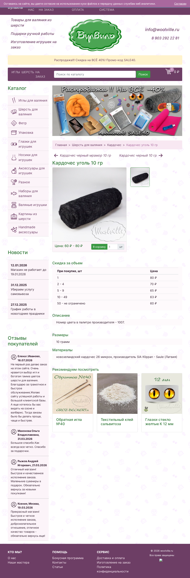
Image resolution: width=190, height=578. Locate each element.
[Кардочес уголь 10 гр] (89, 204)
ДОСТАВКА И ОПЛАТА (81, 7)
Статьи (57, 567)
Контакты (59, 562)
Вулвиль (15, 7)
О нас (12, 558)
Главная (61, 145)
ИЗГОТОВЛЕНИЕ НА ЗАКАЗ (51, 7)
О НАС (31, 7)
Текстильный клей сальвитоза (117, 421)
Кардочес (114, 145)
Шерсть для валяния (87, 145)
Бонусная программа (67, 558)
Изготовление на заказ (113, 562)
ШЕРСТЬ (28, 72)
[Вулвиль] (95, 35)
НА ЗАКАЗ (40, 74)
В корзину (99, 246)
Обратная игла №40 (69, 421)
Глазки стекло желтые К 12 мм (159, 421)
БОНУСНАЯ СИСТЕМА (107, 7)
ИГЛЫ (16, 72)
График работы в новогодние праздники (28, 309)
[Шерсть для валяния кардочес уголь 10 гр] (140, 177)
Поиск (143, 74)
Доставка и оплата (111, 558)
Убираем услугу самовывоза (22, 289)
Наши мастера (18, 562)
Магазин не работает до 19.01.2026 (28, 269)
